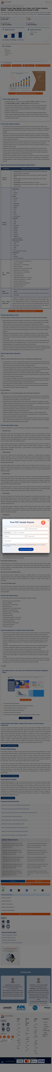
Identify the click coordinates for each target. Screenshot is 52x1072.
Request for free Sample (26, 549)
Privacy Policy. (39, 544)
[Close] (48, 520)
